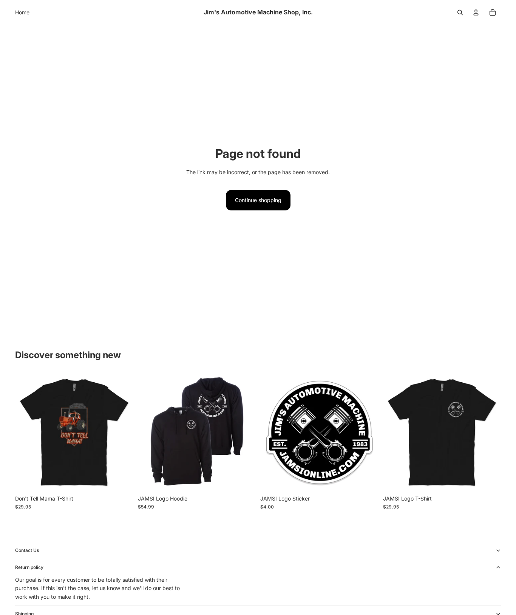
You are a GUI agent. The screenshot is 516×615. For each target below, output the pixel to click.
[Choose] (121, 480)
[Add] (367, 480)
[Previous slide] (149, 432)
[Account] (476, 12)
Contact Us (27, 550)
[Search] (460, 12)
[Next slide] (244, 432)
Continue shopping (258, 200)
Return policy (29, 567)
